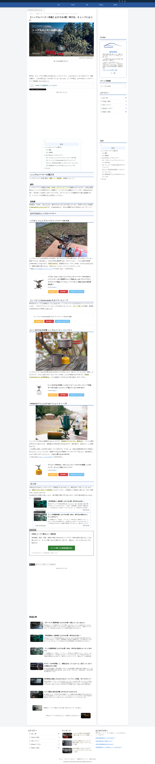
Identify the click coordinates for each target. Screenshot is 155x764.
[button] (125, 86)
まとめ (48, 168)
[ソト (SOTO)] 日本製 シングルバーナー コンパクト (63, 163)
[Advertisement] (61, 67)
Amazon (52, 291)
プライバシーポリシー (70, 759)
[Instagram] (122, 1)
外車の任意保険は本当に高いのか (104, 744)
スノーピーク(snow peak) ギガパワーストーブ (62, 160)
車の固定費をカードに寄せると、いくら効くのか (108, 747)
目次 (61, 144)
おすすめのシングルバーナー (54, 155)
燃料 (50, 150)
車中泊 (53, 564)
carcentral (113, 52)
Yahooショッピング (76, 291)
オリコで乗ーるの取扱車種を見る (61, 548)
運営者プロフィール (82, 759)
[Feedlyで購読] (125, 1)
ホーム (61, 759)
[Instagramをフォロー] (114, 73)
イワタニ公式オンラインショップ (43, 268)
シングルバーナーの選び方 (54, 147)
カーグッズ (47, 564)
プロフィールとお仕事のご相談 (110, 70)
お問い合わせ (92, 759)
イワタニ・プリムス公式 (44, 457)
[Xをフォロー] (111, 73)
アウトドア (40, 564)
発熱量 (51, 152)
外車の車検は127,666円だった (103, 741)
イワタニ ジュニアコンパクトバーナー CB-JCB (62, 157)
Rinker (54, 287)
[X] (119, 1)
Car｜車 (33, 564)
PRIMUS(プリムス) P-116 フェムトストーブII (62, 165)
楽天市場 (62, 291)
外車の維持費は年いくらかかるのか (105, 738)
